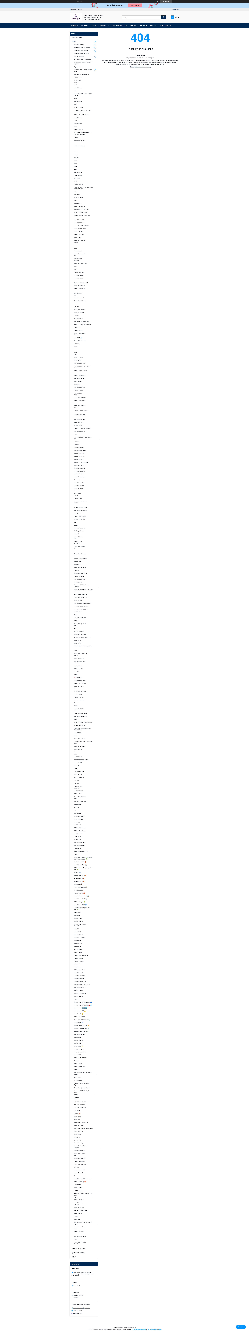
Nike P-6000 (77, 1037)
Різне (75, 999)
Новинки (84, 25)
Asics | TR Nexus (79, 777)
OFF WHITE (77, 513)
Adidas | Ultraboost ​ (89, 289)
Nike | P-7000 (78, 1187)
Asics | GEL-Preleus (79, 738)
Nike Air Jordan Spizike (81, 609)
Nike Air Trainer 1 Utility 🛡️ (81, 1028)
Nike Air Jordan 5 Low (80, 558)
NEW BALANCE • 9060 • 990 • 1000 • (83, 94)
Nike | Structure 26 (79, 312)
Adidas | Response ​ (89, 401)
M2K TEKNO (77, 1077)
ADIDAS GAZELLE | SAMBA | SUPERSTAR (82, 729)
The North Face (78, 318)
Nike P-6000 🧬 (78, 1022)
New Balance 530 (79, 978)
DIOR (75, 768)
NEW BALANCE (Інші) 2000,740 (83, 722)
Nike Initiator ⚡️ (78, 1046)
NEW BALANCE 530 (80, 801)
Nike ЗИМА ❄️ (78, 338)
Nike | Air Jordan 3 (79, 474)
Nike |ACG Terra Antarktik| (81, 462)
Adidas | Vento (78, 1064)
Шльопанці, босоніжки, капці (82, 59)
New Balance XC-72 (80, 981)
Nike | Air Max (78, 582)
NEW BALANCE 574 (80, 1108)
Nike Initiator (77, 1134)
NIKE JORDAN (78, 1080)
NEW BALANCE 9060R (80, 1210)
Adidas (76, 137)
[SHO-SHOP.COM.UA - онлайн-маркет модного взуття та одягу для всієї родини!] (76, 20)
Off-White (76, 307)
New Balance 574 (79, 483)
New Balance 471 (79, 447)
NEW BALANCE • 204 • (81, 212)
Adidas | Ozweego (79, 1161)
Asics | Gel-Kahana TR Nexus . (89, 654)
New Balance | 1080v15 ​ (90, 1203)
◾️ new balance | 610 (80, 725)
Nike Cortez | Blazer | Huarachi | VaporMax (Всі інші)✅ (83, 858)
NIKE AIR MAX (78, 757)
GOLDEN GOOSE (79, 1105)
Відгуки (133, 25)
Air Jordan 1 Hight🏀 (80, 862)
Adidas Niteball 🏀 (79, 893)
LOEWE (76, 315)
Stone (75, 650)
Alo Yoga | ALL (78, 774)
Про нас (153, 25)
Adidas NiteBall (78, 958)
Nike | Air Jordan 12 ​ (89, 489)
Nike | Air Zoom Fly (79, 746)
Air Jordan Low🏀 (79, 878)
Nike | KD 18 (77, 360)
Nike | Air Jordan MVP (80, 634)
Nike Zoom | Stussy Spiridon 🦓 (83, 1128)
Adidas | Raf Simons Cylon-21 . (86, 646)
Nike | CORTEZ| (78, 819)
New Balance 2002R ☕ (81, 899)
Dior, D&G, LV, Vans (79, 140)
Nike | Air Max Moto (79, 1158)
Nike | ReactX (78, 1213)
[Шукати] (163, 17)
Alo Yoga (76, 807)
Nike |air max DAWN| (80, 680)
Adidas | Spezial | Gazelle (81, 115)
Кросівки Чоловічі (79, 146)
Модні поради (165, 25)
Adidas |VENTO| (79, 697)
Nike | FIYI (77, 765)
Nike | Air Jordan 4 (79, 468)
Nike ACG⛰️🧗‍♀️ (78, 884)
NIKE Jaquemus (78, 834)
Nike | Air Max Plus (79, 816)
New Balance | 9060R (80, 1236)
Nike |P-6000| (78, 694)
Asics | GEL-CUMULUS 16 (81, 597)
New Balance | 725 (79, 1170)
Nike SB (76, 929)
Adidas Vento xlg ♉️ (80, 1181)
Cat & (75, 269)
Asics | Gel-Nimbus (79, 309)
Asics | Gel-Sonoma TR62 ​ (88, 797)
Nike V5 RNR (78, 813)
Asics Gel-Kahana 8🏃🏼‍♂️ (80, 887)
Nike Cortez (77, 931)
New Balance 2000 (79, 845)
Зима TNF (77, 1119)
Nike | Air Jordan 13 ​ (89, 709)
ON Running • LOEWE (80, 713)
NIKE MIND (77, 1110)
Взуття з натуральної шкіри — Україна (83, 63)
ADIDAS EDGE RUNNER (81, 760)
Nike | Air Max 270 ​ (90, 750)
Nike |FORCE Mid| (79, 223)
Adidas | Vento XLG (79, 1066)
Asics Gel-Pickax (79, 658)
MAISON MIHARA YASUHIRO (82, 637)
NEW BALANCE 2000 (80, 618)
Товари (74, 41)
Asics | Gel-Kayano (79, 1143)
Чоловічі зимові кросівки (81, 53)
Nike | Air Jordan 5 (79, 285)
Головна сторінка (77, 37)
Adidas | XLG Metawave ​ (90, 542)
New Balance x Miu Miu (81, 510)
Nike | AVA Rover (79, 1049)
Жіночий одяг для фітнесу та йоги (83, 70)
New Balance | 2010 (79, 378)
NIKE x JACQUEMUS (80, 1052)
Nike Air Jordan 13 (79, 519)
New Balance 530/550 (80, 716)
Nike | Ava (77, 384)
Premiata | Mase (83, 1098)
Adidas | (76, 620)
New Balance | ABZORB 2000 (82, 603)
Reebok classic (78, 990)
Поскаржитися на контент (139, 1329)
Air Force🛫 (77, 872)
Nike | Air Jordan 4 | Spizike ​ (87, 241)
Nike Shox (77, 1137)
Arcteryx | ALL (78, 564)
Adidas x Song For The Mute (82, 324)
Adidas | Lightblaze (79, 375)
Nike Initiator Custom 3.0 (81, 851)
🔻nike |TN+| (77, 677)
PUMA (76, 706)
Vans (75, 754)
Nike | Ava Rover (79, 1207)
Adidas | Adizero (79, 794)
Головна (74, 25)
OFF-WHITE (77, 848)
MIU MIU (76, 1167)
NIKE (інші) (77, 178)
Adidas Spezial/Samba (81, 955)
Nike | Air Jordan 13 (79, 528)
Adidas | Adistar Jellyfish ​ (86, 411)
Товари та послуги (99, 25)
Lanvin (76, 1216)
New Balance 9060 (79, 975)
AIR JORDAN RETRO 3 (81, 282)
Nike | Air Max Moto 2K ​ (88, 406)
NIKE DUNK (77, 825)
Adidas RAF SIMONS (80, 1058)
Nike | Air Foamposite (80, 567)
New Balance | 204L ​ (89, 415)
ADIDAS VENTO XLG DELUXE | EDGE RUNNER (83, 188)
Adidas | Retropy (79, 234)
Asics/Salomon (78, 949)
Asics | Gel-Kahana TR (80, 594)
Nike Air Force (78, 918)
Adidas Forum (78, 967)
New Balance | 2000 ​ (90, 394)
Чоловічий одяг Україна (81, 50)
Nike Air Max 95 (78, 1040)
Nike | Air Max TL (79, 422)
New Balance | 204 (79, 387)
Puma (75, 166)
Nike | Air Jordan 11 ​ (89, 687)
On (75, 810)
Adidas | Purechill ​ (89, 1232)
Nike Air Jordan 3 (79, 459)
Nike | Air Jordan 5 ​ (89, 279)
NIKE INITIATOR (78, 791)
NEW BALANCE (78, 107)
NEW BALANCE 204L (80, 1102)
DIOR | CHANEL (78, 175)
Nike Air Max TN (78, 934)
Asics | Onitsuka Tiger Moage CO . (86, 438)
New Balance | (78, 251)
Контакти (143, 25)
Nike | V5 (76, 534)
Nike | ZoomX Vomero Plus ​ (87, 1227)
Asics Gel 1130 (78, 1131)
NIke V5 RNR (78, 804)
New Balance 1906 (79, 1034)
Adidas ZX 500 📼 (79, 1017)
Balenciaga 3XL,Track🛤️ (81, 1031)
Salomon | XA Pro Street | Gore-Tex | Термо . (83, 1195)
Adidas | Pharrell (79, 576)
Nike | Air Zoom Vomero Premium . (87, 1146)
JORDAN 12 (77, 640)
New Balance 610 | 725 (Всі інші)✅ (82, 908)
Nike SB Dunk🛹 (79, 890)
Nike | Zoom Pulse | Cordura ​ (88, 334)
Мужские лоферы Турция (81, 74)
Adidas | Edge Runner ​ (88, 371)
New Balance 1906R (80, 450)
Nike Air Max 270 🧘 (80, 1011)
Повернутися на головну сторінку (140, 67)
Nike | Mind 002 (78, 1173)
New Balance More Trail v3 (82, 984)
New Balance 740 (79, 485)
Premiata (76, 703)
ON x (75, 120)
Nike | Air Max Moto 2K (80, 573)
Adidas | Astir (78, 498)
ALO (75, 615)
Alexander (77, 194)
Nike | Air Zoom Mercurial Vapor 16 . (85, 590)
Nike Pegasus (78, 943)
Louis (75, 191)
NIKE (75, 85)
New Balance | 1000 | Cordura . (89, 662)
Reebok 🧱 (77, 1113)
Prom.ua (133, 1327)
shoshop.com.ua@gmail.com (81, 1308)
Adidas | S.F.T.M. (79, 272)
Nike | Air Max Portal (80, 397)
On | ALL (76, 780)
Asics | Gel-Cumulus (80, 1164)
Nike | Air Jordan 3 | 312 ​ (88, 254)
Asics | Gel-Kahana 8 (80, 301)
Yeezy (76, 98)
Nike (75, 91)
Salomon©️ (77, 912)
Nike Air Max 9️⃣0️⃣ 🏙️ (80, 1008)
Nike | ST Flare (78, 357)
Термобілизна (78, 67)
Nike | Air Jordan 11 (79, 477)
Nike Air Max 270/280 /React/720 (80, 925)
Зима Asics (77, 1116)
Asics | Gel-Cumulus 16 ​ (88, 554)
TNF (75, 522)
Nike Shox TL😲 (78, 1014)
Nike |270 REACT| (79, 220)
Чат (242, 1327)
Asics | (76, 434)
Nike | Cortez (77, 237)
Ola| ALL (76, 783)
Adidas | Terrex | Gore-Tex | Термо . (87, 1084)
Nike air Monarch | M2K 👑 (81, 1025)
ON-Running (77, 1184)
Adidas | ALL (77, 327)
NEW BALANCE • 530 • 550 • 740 (82, 216)
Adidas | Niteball (79, 1200)
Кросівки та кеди (79, 44)
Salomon (76, 570)
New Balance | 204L (79, 363)
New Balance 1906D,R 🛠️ (81, 896)
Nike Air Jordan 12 (79, 456)
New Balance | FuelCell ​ (90, 259)
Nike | (75, 266)
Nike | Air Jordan (79, 275)
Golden (76, 525)
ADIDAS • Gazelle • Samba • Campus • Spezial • (82, 133)
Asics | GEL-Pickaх (79, 341)
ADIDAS (76, 157)
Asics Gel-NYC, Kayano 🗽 (82, 1019)
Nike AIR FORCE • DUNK (81, 209)
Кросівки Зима (78, 197)
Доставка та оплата (119, 25)
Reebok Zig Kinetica (80, 993)
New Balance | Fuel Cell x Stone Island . (85, 742)
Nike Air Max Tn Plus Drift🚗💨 (83, 1005)
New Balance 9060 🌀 (80, 905)
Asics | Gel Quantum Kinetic (82, 1088)
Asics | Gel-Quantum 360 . (90, 624)
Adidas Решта (78, 952)
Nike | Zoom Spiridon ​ (90, 81)
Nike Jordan (77, 940)
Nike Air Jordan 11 (79, 453)
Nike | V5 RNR (78, 600)
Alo (75, 1176)
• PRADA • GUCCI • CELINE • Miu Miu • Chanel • (83, 111)
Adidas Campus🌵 (79, 902)
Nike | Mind (77, 822)
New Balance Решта (80, 987)
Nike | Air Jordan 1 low (80, 263)
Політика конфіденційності (154, 1329)
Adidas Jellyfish (78, 669)
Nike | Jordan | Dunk (80, 228)
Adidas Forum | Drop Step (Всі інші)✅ (83, 868)
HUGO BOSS (78, 77)
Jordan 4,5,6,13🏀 (79, 881)
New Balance (78, 88)
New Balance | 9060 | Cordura (82, 1179)
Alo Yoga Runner (79, 531)
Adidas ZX (77, 964)
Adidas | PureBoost (79, 831)
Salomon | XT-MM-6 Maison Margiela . (86, 585)
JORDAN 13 (77, 643)
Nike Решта (77, 946)
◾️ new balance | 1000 (80, 507)
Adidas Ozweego (79, 961)
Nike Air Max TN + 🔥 (80, 875)
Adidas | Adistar (78, 390)
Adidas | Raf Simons (80, 683)
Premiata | (77, 343)
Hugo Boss (82, 353)
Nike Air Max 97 (78, 1043)
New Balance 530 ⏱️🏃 (81, 865)
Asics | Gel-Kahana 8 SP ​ (88, 547)
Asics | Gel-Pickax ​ (92, 494)
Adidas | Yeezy (78, 129)
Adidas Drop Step (79, 970)
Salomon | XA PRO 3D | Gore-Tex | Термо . (84, 1092)
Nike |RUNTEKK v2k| (80, 691)
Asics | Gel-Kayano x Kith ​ (87, 1154)
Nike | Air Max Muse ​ (90, 537)
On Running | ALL (79, 771)
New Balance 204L (79, 431)
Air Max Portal (78, 425)
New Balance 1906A (80, 419)
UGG (75, 248)
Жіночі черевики (79, 56)
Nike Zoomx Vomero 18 (81, 1122)
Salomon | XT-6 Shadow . (92, 787)
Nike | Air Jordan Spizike (81, 606)
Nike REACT (77, 203)
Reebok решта (78, 996)
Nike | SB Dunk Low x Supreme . (82, 502)
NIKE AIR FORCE (79, 631)
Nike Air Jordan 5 (79, 298)
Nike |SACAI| (77, 733)
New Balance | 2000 (79, 842)
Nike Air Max (77, 561)
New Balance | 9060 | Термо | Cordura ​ (84, 367)
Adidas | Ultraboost (79, 828)
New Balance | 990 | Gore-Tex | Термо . (85, 1073)
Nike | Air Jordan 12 (79, 465)
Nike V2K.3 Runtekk (79, 937)
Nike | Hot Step (78, 231)
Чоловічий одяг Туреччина (82, 47)
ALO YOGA (77, 839)
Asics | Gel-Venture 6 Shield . (90, 1243)
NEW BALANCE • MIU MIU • (82, 225)
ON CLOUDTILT (78, 1190)
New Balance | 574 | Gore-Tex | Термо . (86, 1223)
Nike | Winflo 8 (78, 381)
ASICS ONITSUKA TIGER (81, 321)
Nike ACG (77, 915)
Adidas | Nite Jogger (80, 516)
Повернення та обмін (78, 1249)
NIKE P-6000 (77, 612)
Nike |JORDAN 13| (79, 206)
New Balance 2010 (79, 1150)
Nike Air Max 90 (78, 921)
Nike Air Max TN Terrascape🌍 (83, 1002)
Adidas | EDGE (78, 330)
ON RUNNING (78, 836)
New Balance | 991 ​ (90, 294)
